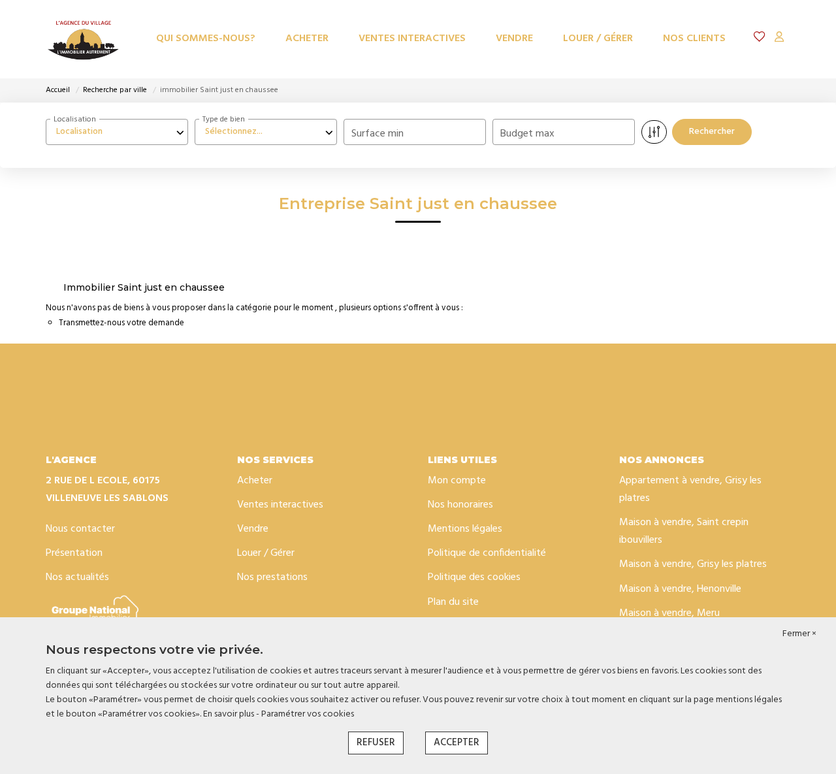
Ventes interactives (412, 38)
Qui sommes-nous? (205, 38)
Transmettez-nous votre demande (121, 323)
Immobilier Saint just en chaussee (144, 287)
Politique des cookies (474, 577)
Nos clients (694, 38)
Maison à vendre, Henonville (680, 589)
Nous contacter (80, 529)
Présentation (74, 553)
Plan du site (453, 602)
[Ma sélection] (759, 39)
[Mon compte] (779, 39)
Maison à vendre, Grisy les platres (693, 564)
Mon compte (457, 480)
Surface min (377, 133)
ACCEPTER (456, 742)
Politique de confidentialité (487, 553)
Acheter (307, 38)
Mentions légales (465, 529)
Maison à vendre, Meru (669, 613)
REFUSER (376, 742)
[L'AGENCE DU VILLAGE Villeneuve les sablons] (83, 39)
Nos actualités (77, 577)
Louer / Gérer (598, 38)
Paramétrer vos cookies (307, 714)
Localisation (75, 119)
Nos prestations (272, 577)
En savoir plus (229, 714)
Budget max (527, 133)
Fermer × (799, 634)
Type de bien (223, 119)
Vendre (514, 38)
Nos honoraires (460, 504)
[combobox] (116, 132)
